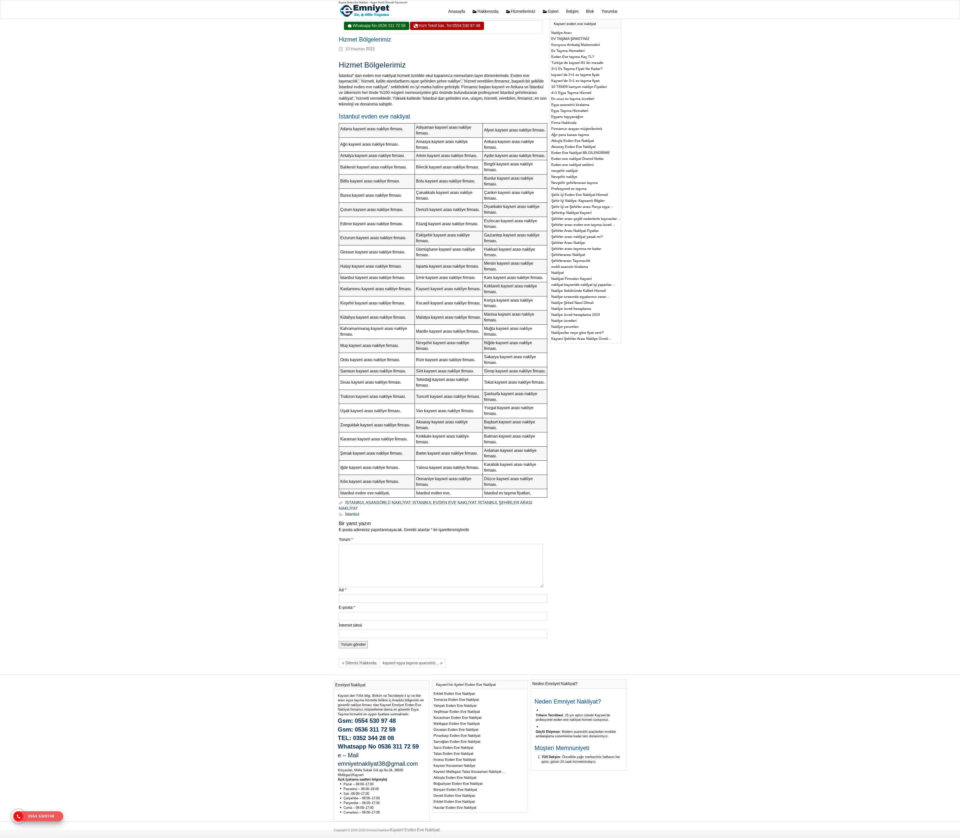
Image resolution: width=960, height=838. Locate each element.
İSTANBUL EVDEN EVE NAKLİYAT (444, 503)
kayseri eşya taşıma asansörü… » (412, 663)
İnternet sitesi (350, 625)
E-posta (347, 607)
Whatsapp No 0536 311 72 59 (379, 25)
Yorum (346, 539)
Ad (342, 590)
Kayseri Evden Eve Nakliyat (415, 830)
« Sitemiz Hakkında (359, 663)
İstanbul (352, 514)
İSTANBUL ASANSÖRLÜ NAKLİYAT (377, 503)
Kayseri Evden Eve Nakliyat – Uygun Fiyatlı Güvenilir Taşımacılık (373, 2)
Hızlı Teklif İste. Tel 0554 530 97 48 (449, 25)
